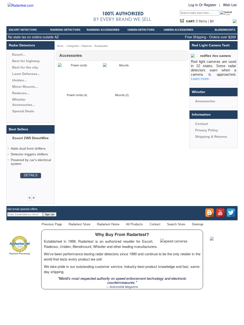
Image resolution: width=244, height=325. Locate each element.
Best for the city (25, 67)
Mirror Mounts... (25, 87)
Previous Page (52, 224)
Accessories (101, 46)
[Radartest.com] (21, 5)
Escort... (18, 54)
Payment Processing (19, 253)
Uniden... (19, 80)
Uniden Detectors (140, 29)
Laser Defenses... (26, 74)
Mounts (120, 95)
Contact (201, 124)
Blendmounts (225, 29)
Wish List (230, 4)
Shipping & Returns (211, 136)
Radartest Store (79, 224)
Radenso (87, 46)
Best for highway (26, 61)
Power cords (75, 95)
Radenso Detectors (65, 29)
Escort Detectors (23, 29)
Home (60, 46)
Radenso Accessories (103, 29)
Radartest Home (108, 224)
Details (30, 175)
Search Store (176, 224)
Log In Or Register (202, 4)
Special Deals (23, 111)
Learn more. (200, 79)
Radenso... (21, 93)
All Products (134, 224)
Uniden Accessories (178, 29)
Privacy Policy (206, 130)
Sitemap (197, 224)
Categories (73, 46)
